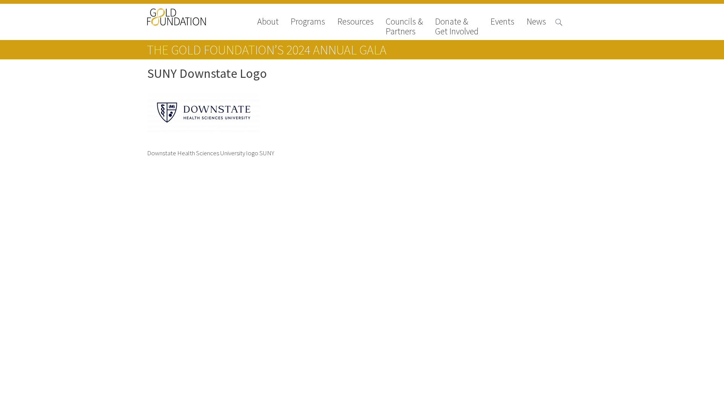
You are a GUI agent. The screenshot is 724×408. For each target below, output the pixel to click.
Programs (308, 22)
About (268, 22)
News (536, 22)
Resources (355, 22)
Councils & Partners (404, 26)
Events (502, 22)
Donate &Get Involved (457, 26)
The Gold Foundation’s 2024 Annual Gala (267, 50)
